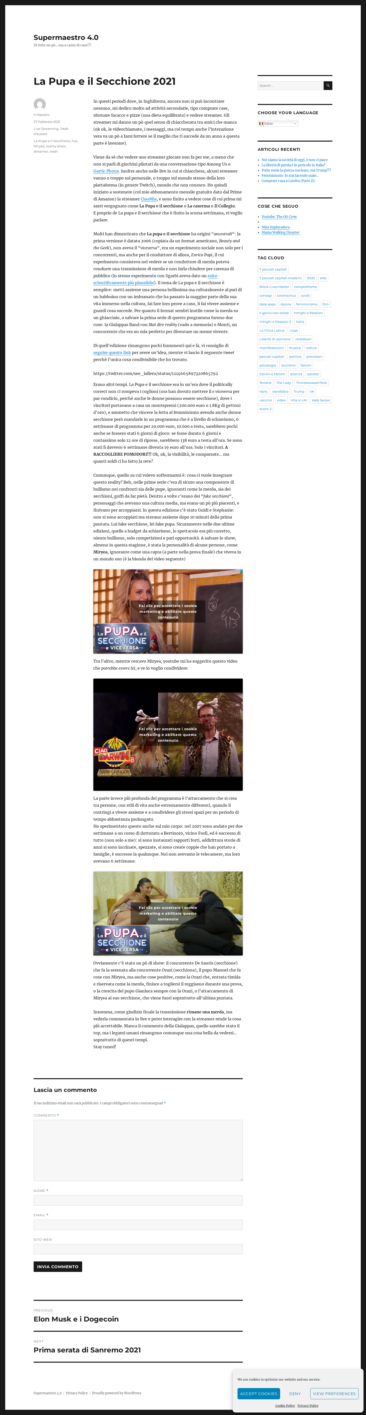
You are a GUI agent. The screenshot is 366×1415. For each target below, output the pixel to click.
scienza (296, 374)
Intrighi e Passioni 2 (275, 322)
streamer (41, 151)
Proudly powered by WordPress (116, 1393)
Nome (41, 1191)
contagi (265, 295)
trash (54, 151)
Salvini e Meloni (272, 374)
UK (311, 391)
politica (295, 356)
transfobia (280, 391)
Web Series (321, 400)
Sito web (43, 1239)
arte (323, 278)
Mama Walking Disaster (281, 232)
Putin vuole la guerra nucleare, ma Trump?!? (296, 170)
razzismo (288, 365)
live (74, 141)
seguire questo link (112, 352)
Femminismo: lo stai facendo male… (290, 176)
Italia (300, 322)
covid (305, 295)
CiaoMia (149, 198)
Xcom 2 (265, 409)
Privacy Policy (308, 1406)
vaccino (265, 400)
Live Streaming (46, 129)
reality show (55, 146)
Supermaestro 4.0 (66, 37)
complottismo (305, 287)
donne (286, 304)
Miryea (39, 146)
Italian (268, 123)
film (325, 304)
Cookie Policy (285, 1406)
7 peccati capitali (273, 269)
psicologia (267, 365)
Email (41, 1215)
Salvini (306, 365)
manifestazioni (271, 348)
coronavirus (286, 295)
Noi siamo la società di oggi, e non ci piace (295, 160)
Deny (295, 1393)
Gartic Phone (106, 171)
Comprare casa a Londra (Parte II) (288, 181)
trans (263, 391)
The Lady (283, 383)
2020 (311, 278)
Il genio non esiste (274, 313)
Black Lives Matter (274, 287)
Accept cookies (258, 1393)
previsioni (314, 356)
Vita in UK (299, 400)
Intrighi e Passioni (308, 313)
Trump (299, 391)
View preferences (334, 1393)
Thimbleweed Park (311, 383)
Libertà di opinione (275, 339)
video (281, 400)
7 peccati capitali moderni (280, 278)
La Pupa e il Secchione (52, 141)
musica (295, 348)
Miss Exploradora (276, 227)
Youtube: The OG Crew (279, 217)
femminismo (306, 304)
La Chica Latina (272, 330)
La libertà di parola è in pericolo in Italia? (293, 165)
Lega (294, 330)
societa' (313, 374)
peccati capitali (271, 356)
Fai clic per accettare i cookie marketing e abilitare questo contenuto (168, 611)
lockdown (303, 339)
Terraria (265, 383)
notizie (311, 348)
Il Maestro (41, 115)
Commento (46, 1115)
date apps (267, 304)
